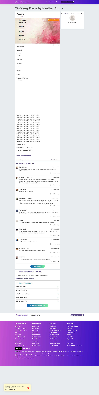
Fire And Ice (70, 343)
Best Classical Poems (20, 330)
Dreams (69, 334)
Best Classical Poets (20, 338)
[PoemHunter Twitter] (27, 348)
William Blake (53, 341)
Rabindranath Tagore (55, 343)
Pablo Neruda (53, 332)
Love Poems (35, 326)
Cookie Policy (39, 351)
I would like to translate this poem (25, 278)
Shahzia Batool (23, 239)
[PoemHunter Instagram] (29, 348)
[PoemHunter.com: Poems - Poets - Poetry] (22, 2)
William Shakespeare (55, 330)
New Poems (18, 332)
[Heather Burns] (72, 18)
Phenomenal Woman (72, 326)
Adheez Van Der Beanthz (25, 198)
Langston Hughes (54, 334)
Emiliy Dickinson (54, 336)
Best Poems (18, 326)
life (26, 155)
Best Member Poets (20, 336)
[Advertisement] (21, 380)
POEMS (33, 315)
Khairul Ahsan (23, 167)
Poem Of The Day (19, 345)
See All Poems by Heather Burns (38, 305)
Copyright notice (30, 351)
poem (18, 155)
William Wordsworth (55, 345)
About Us (24, 351)
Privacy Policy (43, 353)
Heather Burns (21, 144)
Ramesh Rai (22, 257)
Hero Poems (35, 343)
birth (30, 155)
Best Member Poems (20, 328)
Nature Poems (36, 338)
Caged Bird (70, 338)
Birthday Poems (36, 334)
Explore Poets (18, 343)
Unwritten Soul (23, 210)
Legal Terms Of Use (51, 353)
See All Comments (37, 266)
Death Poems (35, 330)
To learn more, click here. (11, 389)
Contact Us (54, 351)
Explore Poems (19, 341)
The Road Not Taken (72, 330)
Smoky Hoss (22, 189)
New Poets (18, 334)
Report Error (64, 351)
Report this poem (54, 159)
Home (48, 2)
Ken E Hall (21, 220)
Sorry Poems (35, 341)
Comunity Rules (34, 353)
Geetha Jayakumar (24, 248)
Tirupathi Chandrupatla (25, 177)
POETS (38, 315)
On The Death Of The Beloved (74, 345)
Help (59, 351)
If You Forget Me (71, 332)
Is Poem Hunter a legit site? (74, 351)
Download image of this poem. (23, 159)
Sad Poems (35, 332)
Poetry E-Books (36, 345)
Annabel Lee (70, 336)
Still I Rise (69, 328)
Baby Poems (35, 328)
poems (22, 155)
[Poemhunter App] (18, 348)
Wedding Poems (36, 336)
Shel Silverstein (54, 338)
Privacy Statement (47, 351)
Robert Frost (53, 326)
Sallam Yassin (22, 229)
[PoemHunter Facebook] (24, 348)
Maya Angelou (53, 328)
